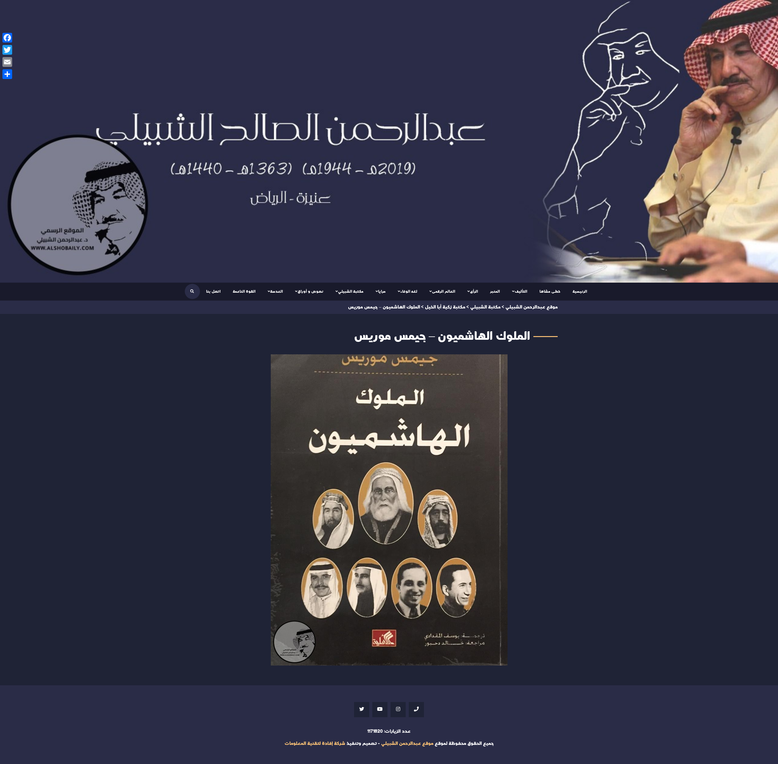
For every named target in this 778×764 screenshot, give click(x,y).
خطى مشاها (549, 291)
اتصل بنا (213, 291)
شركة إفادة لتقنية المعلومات (314, 743)
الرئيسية (580, 291)
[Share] (7, 74)
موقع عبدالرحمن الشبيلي (407, 743)
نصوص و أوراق (310, 291)
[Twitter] (7, 50)
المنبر (495, 291)
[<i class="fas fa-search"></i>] (192, 291)
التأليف (521, 291)
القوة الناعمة (244, 291)
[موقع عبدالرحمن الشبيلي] (389, 141)
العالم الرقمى (443, 291)
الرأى (474, 291)
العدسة (276, 291)
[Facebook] (7, 38)
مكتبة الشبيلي (350, 291)
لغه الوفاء (408, 291)
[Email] (7, 62)
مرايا (382, 291)
